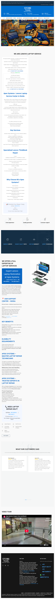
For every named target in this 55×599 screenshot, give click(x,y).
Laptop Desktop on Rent (28, 18)
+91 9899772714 (26, 572)
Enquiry (35, 18)
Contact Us (40, 18)
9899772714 (17, 72)
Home (4, 18)
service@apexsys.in (48, 14)
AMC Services (19, 18)
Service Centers (9, 18)
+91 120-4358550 (31, 570)
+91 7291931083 (20, 89)
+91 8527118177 (14, 71)
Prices (14, 18)
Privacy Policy (46, 18)
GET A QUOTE (6, 435)
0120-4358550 (20, 71)
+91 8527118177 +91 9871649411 (33, 14)
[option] (40, 273)
